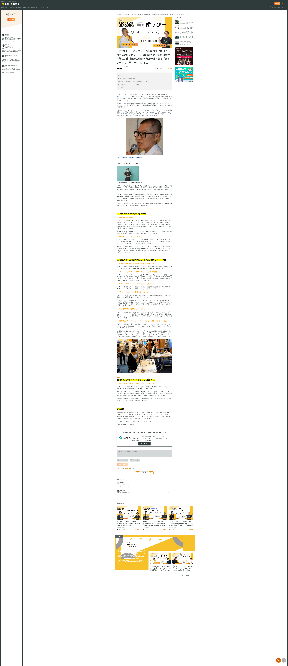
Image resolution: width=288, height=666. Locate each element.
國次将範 (122, 482)
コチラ (142, 421)
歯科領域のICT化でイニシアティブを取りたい (129, 84)
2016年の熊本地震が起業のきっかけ (126, 78)
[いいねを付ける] (171, 484)
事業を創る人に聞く (128, 66)
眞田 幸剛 (122, 490)
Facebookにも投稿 (123, 460)
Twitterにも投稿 (135, 460)
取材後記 (120, 87)
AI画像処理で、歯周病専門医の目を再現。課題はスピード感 (132, 81)
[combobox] (278, 7)
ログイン (128, 468)
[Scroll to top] (284, 660)
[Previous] (152, 562)
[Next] (191, 562)
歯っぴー (155, 112)
